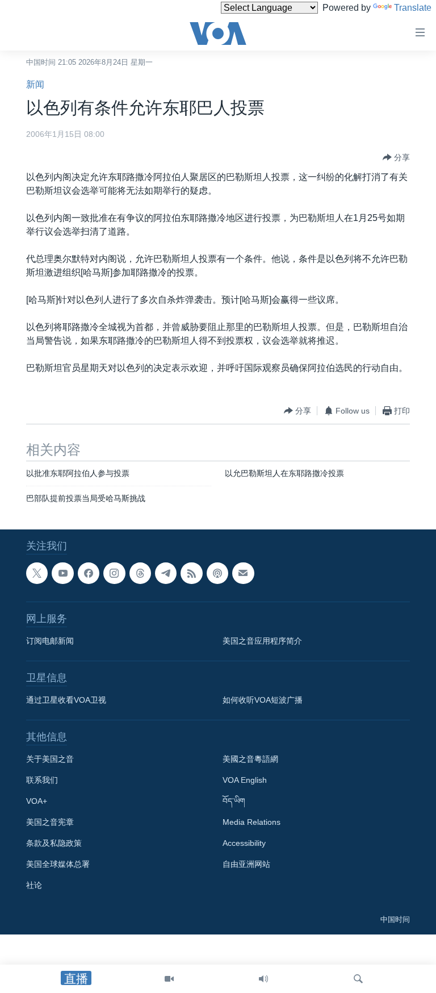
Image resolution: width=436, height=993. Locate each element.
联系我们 (42, 780)
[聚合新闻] (191, 573)
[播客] (217, 573)
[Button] (396, 157)
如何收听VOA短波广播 (263, 699)
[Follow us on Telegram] (166, 573)
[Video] (169, 979)
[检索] (358, 979)
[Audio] (263, 979)
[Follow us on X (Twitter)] (37, 573)
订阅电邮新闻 (50, 640)
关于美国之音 (50, 758)
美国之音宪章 (50, 822)
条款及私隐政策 (54, 843)
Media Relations (251, 822)
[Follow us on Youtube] (62, 573)
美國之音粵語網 (250, 758)
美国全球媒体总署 (58, 864)
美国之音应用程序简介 (262, 640)
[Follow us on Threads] (140, 573)
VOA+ (36, 801)
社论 (34, 885)
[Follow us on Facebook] (88, 573)
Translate (412, 7)
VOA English (245, 780)
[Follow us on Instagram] (114, 573)
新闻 (35, 84)
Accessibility (244, 843)
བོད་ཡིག (234, 801)
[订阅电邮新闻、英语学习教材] (243, 573)
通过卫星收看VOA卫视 (66, 699)
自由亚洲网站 (246, 864)
